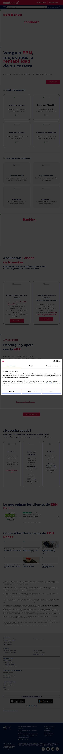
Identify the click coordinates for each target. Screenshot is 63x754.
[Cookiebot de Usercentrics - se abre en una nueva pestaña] (54, 361)
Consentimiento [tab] (11, 366)
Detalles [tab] (31, 366)
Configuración (30, 391)
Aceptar (51, 391)
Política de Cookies (50, 383)
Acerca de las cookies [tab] (52, 366)
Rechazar (11, 391)
